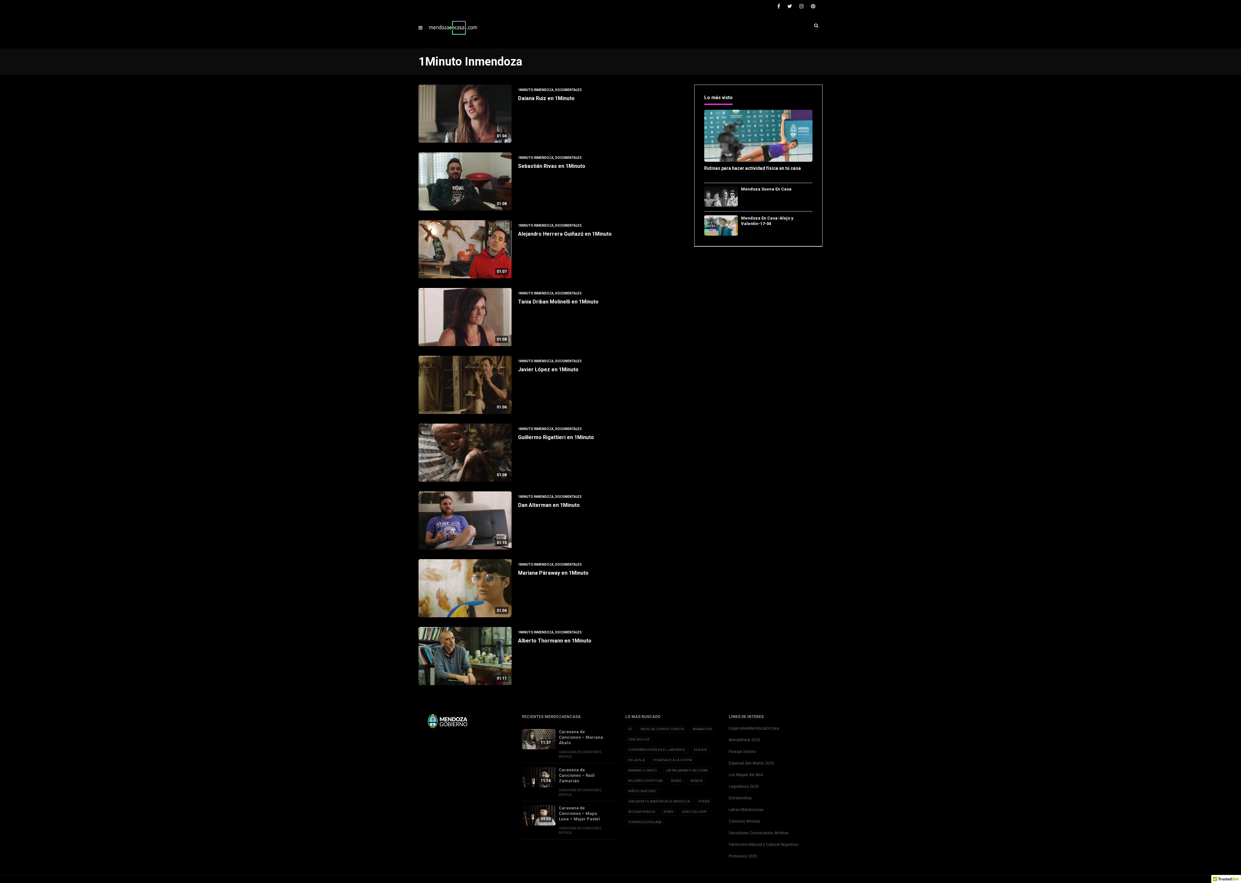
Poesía (704, 801)
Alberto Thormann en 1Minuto (554, 641)
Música (565, 756)
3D (630, 729)
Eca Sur (700, 750)
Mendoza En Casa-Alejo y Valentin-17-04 (767, 221)
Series (668, 812)
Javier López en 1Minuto (548, 369)
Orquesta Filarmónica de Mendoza (659, 801)
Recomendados (641, 812)
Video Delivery (694, 812)
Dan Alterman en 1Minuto (549, 505)
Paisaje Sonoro (742, 751)
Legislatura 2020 (744, 786)
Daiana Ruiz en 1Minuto (546, 98)
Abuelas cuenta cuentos (662, 729)
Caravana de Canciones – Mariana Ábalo (581, 737)
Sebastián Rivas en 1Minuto (551, 166)
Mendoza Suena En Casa (766, 189)
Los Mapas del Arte (746, 775)
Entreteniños (740, 798)
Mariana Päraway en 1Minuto (553, 573)
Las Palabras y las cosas (686, 770)
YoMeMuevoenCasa (645, 822)
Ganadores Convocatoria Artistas (759, 833)
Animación (702, 729)
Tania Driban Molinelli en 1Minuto (558, 302)
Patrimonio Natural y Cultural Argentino (763, 844)
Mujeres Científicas (645, 781)
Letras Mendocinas (746, 809)
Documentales (568, 90)
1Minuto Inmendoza (536, 90)
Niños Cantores (642, 791)
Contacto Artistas (744, 821)
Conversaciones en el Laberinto (656, 750)
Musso (676, 781)
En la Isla (636, 760)
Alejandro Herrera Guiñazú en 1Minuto (565, 234)
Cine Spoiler (638, 739)
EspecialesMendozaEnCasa (754, 728)
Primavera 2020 (743, 856)
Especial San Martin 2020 (751, 763)
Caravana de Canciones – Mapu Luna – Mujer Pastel (579, 813)
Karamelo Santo (642, 770)
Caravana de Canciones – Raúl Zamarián (577, 775)
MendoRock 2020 (744, 740)
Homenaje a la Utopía (672, 760)
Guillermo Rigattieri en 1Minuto (556, 437)
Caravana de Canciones (580, 752)
